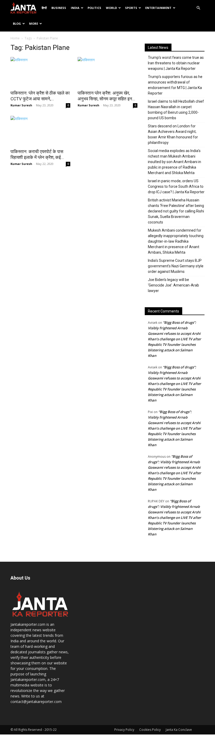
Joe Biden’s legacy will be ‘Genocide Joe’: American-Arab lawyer (173, 285)
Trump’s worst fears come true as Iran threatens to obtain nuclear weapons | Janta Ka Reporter (176, 63)
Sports (131, 8)
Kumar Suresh (21, 105)
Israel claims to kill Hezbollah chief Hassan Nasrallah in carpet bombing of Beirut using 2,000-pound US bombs (176, 109)
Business (58, 8)
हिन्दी (44, 8)
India (75, 8)
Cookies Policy (150, 729)
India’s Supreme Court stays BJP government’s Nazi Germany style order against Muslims (175, 266)
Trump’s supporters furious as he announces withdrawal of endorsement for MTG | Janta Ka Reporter (175, 85)
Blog (17, 23)
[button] (198, 8)
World (111, 8)
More (33, 23)
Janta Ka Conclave (179, 729)
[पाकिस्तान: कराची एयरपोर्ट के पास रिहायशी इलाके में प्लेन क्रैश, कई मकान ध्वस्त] (40, 130)
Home (15, 38)
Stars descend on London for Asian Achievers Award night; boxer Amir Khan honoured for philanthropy (173, 134)
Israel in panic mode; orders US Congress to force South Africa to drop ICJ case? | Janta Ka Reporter (176, 186)
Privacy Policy (124, 729)
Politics (94, 8)
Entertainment (158, 8)
